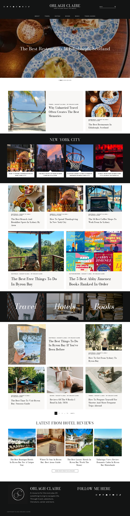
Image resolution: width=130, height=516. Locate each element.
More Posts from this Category (65, 471)
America (52, 214)
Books (52, 395)
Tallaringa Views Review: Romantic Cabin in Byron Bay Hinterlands (107, 462)
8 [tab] (70, 80)
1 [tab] (59, 80)
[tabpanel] (65, 48)
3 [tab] (62, 80)
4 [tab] (64, 80)
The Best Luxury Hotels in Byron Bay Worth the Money (79, 462)
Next (72, 413)
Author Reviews (74, 273)
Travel (51, 104)
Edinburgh (92, 119)
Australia (65, 39)
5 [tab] (65, 80)
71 (68, 413)
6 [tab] (67, 80)
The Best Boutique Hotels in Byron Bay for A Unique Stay (22, 462)
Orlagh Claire (65, 5)
